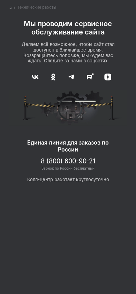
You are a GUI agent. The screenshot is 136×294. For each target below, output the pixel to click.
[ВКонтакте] (33, 76)
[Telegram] (68, 76)
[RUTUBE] (85, 76)
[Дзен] (103, 76)
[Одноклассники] (50, 76)
